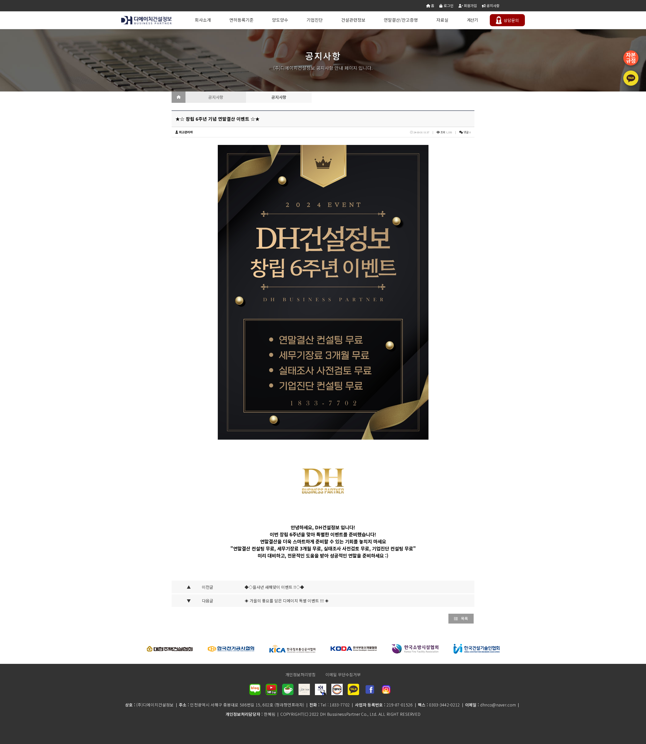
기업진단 (315, 20)
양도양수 (280, 20)
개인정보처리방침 (300, 674)
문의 (511, 20)
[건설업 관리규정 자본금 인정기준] (630, 58)
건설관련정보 (353, 20)
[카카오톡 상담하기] (630, 78)
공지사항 (493, 5)
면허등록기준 (241, 20)
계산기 (472, 20)
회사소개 (203, 20)
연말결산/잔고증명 (401, 20)
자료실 (442, 20)
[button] (126, 649)
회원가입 (470, 5)
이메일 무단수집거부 (343, 674)
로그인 (448, 5)
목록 (464, 618)
